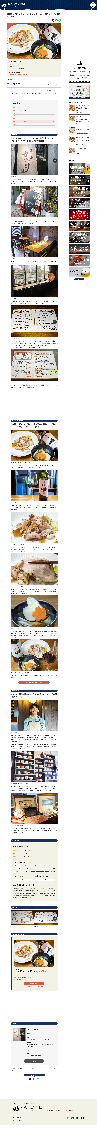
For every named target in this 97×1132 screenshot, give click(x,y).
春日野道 (47, 84)
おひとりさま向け (22, 91)
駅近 (55, 93)
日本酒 (44, 93)
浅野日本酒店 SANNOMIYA (82, 133)
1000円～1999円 (12, 91)
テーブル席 (10, 93)
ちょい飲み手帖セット (49, 91)
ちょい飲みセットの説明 (20, 110)
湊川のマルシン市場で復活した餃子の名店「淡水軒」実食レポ (82, 150)
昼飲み (50, 93)
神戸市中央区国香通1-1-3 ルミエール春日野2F (38, 1039)
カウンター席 (31, 91)
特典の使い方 (71, 1110)
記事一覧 (51, 1110)
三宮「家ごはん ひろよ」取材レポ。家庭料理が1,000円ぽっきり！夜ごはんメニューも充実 (83, 140)
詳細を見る (34, 1061)
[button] (55, 160)
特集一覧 (79, 279)
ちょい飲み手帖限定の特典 (21, 121)
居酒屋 (56, 84)
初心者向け (27, 93)
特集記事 (60, 1110)
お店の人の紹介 (18, 113)
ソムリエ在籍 (39, 91)
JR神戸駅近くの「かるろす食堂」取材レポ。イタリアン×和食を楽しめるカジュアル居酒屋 (82, 108)
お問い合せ (19, 1117)
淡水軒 (77, 153)
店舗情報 (17, 124)
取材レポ (34, 93)
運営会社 (14, 1117)
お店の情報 (17, 107)
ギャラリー (17, 118)
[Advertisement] (34, 404)
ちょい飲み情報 (18, 116)
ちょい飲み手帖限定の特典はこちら (34, 682)
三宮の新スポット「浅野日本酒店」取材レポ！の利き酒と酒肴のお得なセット (82, 129)
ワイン (21, 93)
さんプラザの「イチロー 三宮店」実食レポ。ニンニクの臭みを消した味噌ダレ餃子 (82, 118)
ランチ (16, 93)
